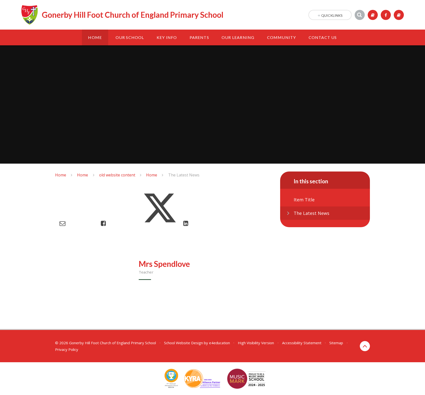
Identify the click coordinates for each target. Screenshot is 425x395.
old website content (117, 175)
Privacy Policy (66, 349)
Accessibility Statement (301, 342)
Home (60, 175)
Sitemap (336, 342)
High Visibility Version (256, 342)
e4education (219, 342)
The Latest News (183, 175)
